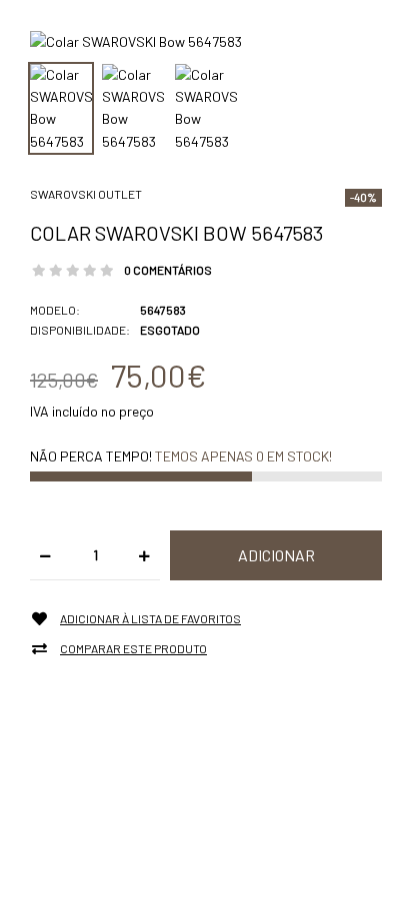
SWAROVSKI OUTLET (86, 194)
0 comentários (168, 270)
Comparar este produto (133, 648)
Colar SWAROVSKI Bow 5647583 (176, 233)
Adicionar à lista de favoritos (150, 618)
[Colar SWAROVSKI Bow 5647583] (136, 40)
